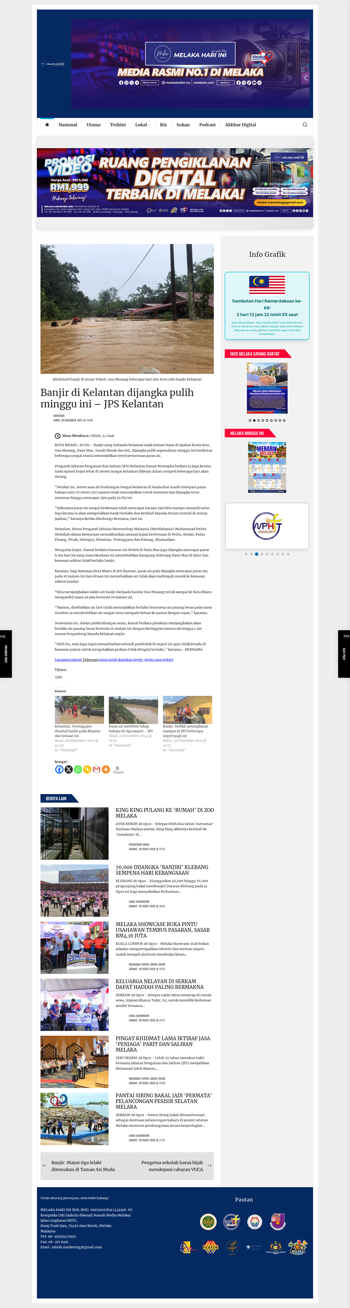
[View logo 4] (261, 554)
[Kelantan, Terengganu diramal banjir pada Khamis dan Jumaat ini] (79, 710)
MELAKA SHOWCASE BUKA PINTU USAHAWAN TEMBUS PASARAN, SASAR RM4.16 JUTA (163, 930)
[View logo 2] (251, 554)
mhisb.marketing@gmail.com (77, 1247)
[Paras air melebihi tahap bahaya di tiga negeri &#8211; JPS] (133, 710)
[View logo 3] (256, 554)
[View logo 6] (272, 554)
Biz (163, 124)
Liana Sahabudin (139, 901)
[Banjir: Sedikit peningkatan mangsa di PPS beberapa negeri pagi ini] (187, 710)
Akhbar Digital (240, 124)
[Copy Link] (87, 769)
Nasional (68, 124)
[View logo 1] (246, 554)
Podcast (207, 124)
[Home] (47, 125)
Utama (93, 124)
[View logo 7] (277, 554)
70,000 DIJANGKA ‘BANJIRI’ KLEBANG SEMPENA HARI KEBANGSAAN (162, 870)
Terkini (118, 124)
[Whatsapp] (78, 769)
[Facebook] (59, 769)
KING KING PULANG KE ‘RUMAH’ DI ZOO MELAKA (165, 813)
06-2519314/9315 (62, 1236)
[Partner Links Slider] (267, 526)
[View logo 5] (267, 554)
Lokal (141, 124)
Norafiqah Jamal (139, 844)
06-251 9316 (58, 1242)
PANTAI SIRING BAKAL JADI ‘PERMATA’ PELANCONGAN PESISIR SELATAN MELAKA (164, 1101)
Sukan (183, 124)
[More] (106, 769)
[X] (69, 769)
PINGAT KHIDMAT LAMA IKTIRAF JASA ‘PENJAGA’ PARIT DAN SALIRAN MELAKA (163, 1044)
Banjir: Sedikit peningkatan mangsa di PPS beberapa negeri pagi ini (185, 731)
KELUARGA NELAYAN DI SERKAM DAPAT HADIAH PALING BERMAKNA (160, 984)
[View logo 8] (282, 554)
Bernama (59, 416)
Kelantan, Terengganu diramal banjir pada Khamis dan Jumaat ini (77, 731)
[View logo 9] (288, 554)
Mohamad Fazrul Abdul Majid (147, 964)
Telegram (91, 660)
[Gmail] (96, 769)
